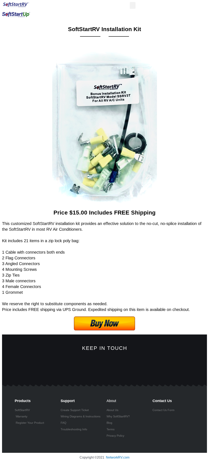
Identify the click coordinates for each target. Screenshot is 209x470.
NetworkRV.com (117, 457)
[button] (133, 5)
